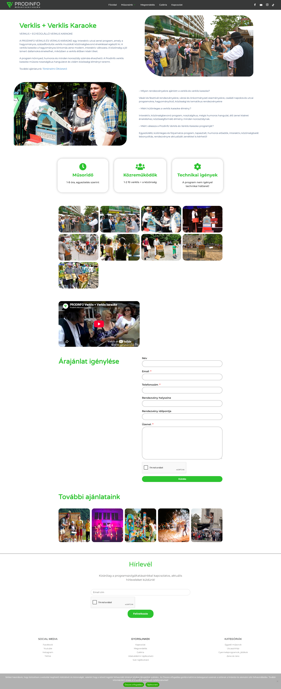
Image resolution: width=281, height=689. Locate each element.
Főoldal (112, 4)
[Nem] (277, 681)
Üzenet (147, 424)
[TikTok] (273, 5)
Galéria (163, 4)
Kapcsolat (177, 4)
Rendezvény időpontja (156, 411)
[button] (61, 525)
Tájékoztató (152, 684)
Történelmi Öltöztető (55, 68)
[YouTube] (261, 5)
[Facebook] (255, 5)
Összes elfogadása (134, 684)
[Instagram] (267, 5)
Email (146, 371)
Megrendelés (147, 4)
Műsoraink (127, 4)
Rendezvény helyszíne (156, 397)
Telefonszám (150, 384)
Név (144, 358)
